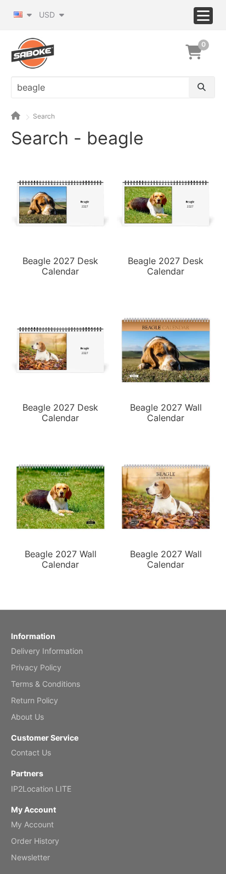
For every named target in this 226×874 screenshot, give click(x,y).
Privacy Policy (36, 667)
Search (44, 116)
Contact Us (31, 752)
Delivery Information (47, 651)
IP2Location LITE (41, 788)
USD (48, 14)
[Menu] (203, 15)
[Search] (201, 87)
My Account (32, 824)
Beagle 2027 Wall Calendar (166, 412)
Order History (35, 840)
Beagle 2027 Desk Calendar (60, 266)
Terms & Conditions (45, 683)
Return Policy (34, 700)
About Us (27, 716)
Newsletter (30, 857)
